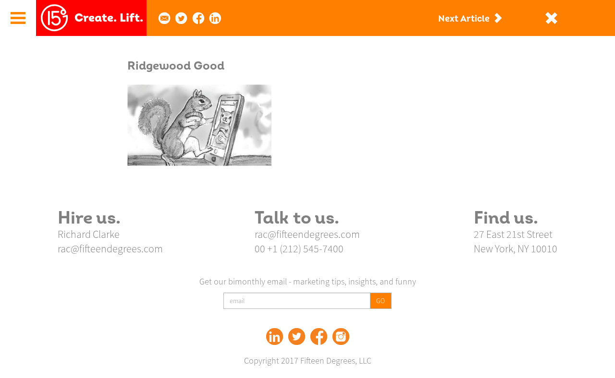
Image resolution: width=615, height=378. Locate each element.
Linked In (274, 336)
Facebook (318, 336)
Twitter (296, 336)
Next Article (464, 18)
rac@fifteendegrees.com (110, 248)
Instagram (340, 336)
